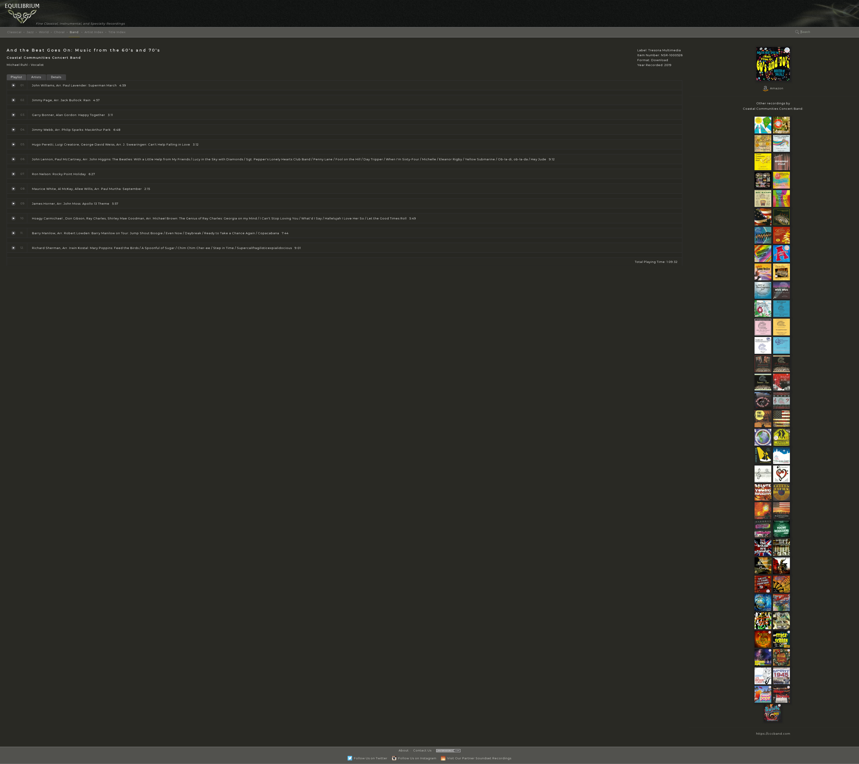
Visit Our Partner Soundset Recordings (478, 758)
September (13, 189)
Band (74, 32)
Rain (13, 100)
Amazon (775, 88)
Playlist (16, 77)
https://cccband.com (773, 733)
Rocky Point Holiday (13, 174)
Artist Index (94, 32)
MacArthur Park (13, 130)
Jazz (30, 32)
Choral (59, 32)
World (44, 32)
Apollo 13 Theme (13, 204)
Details (56, 77)
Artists (36, 77)
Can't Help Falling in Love (13, 144)
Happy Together (13, 115)
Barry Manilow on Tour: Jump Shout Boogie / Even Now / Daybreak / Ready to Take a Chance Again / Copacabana (13, 233)
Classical (14, 32)
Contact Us (422, 750)
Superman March (13, 85)
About (404, 750)
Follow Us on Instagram (416, 758)
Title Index (117, 32)
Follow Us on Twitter (369, 758)
